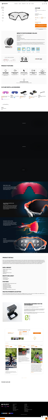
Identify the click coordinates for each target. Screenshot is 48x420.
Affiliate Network (26, 410)
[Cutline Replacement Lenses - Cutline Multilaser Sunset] (2, 99)
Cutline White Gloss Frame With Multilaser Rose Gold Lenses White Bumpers (45, 17)
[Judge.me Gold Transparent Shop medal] (34, 338)
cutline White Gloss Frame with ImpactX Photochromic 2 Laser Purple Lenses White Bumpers (40, 17)
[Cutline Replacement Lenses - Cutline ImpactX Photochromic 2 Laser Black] (7, 99)
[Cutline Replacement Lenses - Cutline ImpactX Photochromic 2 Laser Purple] (6, 99)
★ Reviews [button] (2, 418)
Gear (27, 3)
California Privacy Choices (15, 409)
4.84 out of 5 (12, 332)
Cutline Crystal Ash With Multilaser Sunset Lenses (35, 17)
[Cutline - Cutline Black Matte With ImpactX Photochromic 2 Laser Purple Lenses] (9, 395)
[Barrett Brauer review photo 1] (24, 352)
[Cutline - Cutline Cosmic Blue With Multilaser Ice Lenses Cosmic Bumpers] (3, 395)
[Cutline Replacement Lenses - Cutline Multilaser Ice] (3, 99)
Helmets (20, 3)
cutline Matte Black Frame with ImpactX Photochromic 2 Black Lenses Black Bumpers (42, 17)
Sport (29, 3)
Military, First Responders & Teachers (28, 409)
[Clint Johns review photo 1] (36, 355)
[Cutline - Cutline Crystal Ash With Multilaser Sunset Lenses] (2, 395)
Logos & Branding (26, 411)
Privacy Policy (14, 408)
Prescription (24, 3)
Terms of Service (14, 410)
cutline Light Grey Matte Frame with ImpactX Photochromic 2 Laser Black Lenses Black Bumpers (38, 17)
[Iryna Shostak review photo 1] (11, 358)
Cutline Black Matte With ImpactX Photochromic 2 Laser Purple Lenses (43, 17)
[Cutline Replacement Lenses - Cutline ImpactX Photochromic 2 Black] (4, 99)
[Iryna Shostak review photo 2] (6, 369)
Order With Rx (40, 26)
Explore (32, 3)
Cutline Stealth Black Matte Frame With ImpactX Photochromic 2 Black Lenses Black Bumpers (35, 19)
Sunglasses (16, 3)
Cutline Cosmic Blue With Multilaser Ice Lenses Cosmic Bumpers (37, 17)
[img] (7, 345)
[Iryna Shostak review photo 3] (8, 369)
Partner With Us (26, 408)
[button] (30, 97)
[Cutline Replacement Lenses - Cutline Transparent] (9, 99)
